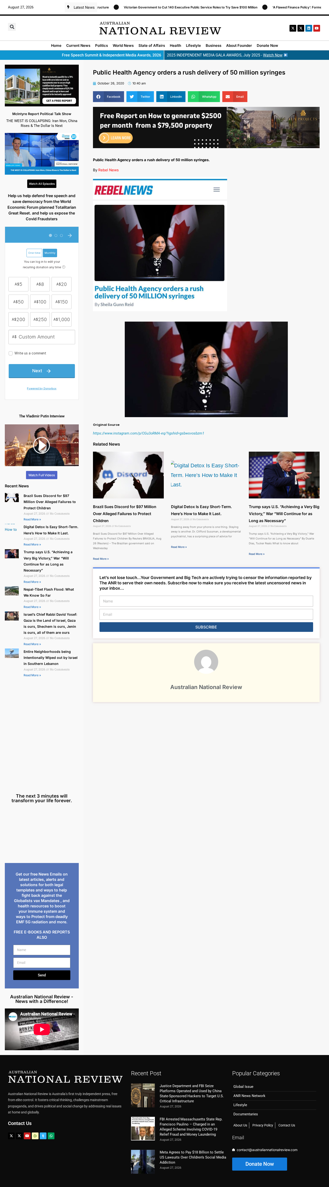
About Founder (239, 45)
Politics (101, 45)
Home (56, 45)
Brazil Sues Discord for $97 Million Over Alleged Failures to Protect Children (50, 502)
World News (123, 45)
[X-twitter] (293, 28)
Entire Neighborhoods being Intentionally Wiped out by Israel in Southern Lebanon (51, 657)
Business (213, 45)
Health (175, 45)
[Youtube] (27, 1135)
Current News (78, 45)
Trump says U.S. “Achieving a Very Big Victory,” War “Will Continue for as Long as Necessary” (284, 513)
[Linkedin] (308, 28)
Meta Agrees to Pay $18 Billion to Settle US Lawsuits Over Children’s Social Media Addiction (193, 1157)
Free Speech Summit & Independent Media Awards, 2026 (111, 55)
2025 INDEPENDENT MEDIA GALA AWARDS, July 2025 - (225, 55)
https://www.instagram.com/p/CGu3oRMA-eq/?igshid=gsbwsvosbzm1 (148, 433)
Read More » (32, 519)
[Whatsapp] (51, 1135)
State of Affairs (151, 45)
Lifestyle (193, 45)
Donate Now (267, 45)
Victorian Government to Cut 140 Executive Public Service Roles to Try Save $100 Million (157, 7)
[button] (12, 27)
